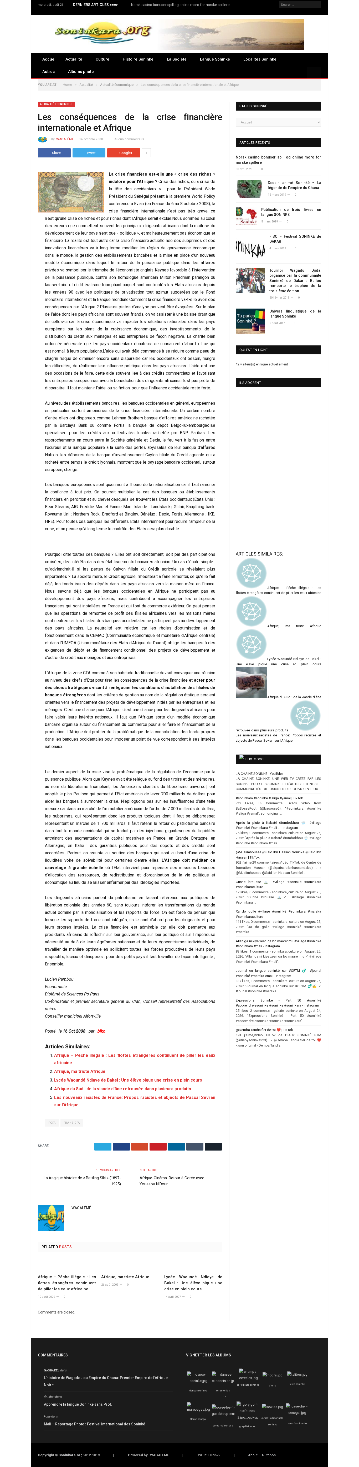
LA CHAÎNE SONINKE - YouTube (259, 774)
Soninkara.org (71, 1455)
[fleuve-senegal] (198, 1409)
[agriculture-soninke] (248, 1378)
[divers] (273, 1375)
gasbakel (51, 1370)
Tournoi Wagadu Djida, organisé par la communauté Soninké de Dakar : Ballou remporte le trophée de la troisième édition (295, 280)
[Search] (314, 73)
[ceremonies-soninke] (224, 1381)
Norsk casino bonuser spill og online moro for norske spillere (180, 5)
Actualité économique (56, 104)
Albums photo (81, 71)
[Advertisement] (262, 505)
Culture (102, 59)
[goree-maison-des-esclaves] (227, 1414)
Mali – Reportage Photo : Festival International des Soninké (94, 1424)
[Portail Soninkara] (179, 33)
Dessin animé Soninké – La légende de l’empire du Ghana (294, 185)
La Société (177, 59)
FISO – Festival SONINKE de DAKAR (295, 239)
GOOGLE (261, 759)
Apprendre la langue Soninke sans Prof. (78, 1404)
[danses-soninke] (198, 1381)
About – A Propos (262, 1455)
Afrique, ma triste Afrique (79, 1071)
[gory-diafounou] (248, 1417)
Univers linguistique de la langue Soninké (295, 314)
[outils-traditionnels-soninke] (272, 1407)
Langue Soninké (215, 59)
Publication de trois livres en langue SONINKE (291, 212)
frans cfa (72, 1122)
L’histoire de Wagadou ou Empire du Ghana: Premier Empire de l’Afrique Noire (106, 1381)
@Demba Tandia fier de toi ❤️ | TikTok (264, 1030)
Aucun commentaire (129, 139)
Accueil (49, 59)
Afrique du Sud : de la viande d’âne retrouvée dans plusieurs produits (122, 1088)
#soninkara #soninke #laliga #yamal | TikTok (269, 798)
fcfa (51, 1122)
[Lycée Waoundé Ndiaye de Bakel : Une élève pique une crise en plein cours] (193, 1265)
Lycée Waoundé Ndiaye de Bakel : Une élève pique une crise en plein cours (128, 1080)
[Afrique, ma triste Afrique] (130, 1265)
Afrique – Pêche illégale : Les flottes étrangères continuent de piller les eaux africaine (67, 1283)
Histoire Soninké (138, 59)
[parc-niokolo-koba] (297, 1413)
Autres (48, 71)
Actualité (73, 59)
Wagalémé (65, 139)
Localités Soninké (259, 59)
